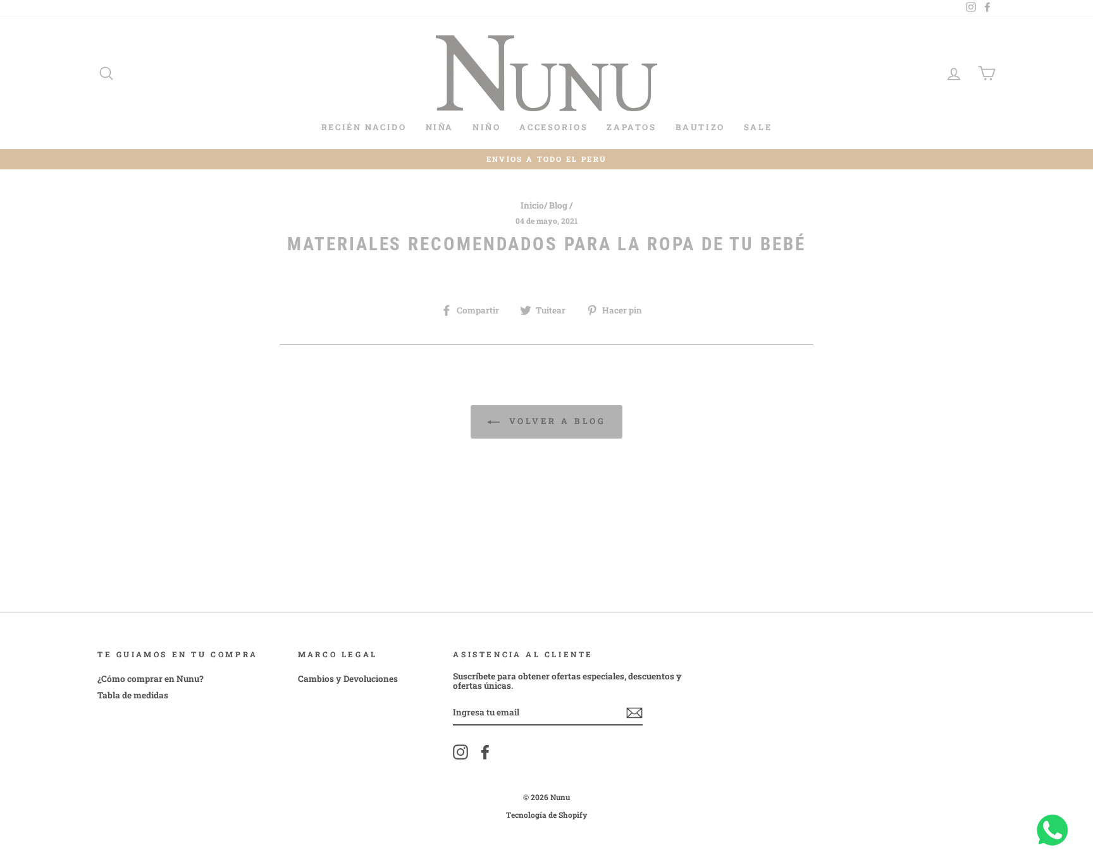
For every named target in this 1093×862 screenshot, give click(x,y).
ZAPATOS (631, 127)
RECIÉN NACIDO (364, 127)
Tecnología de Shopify (547, 815)
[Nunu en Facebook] (485, 752)
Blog (558, 205)
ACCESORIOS (553, 127)
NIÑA (440, 127)
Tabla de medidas (132, 695)
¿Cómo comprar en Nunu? (150, 678)
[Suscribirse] (634, 712)
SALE (758, 127)
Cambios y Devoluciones (348, 678)
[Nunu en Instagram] (460, 752)
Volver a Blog (556, 421)
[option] (546, 159)
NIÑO (486, 127)
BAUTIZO (700, 127)
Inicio (532, 205)
